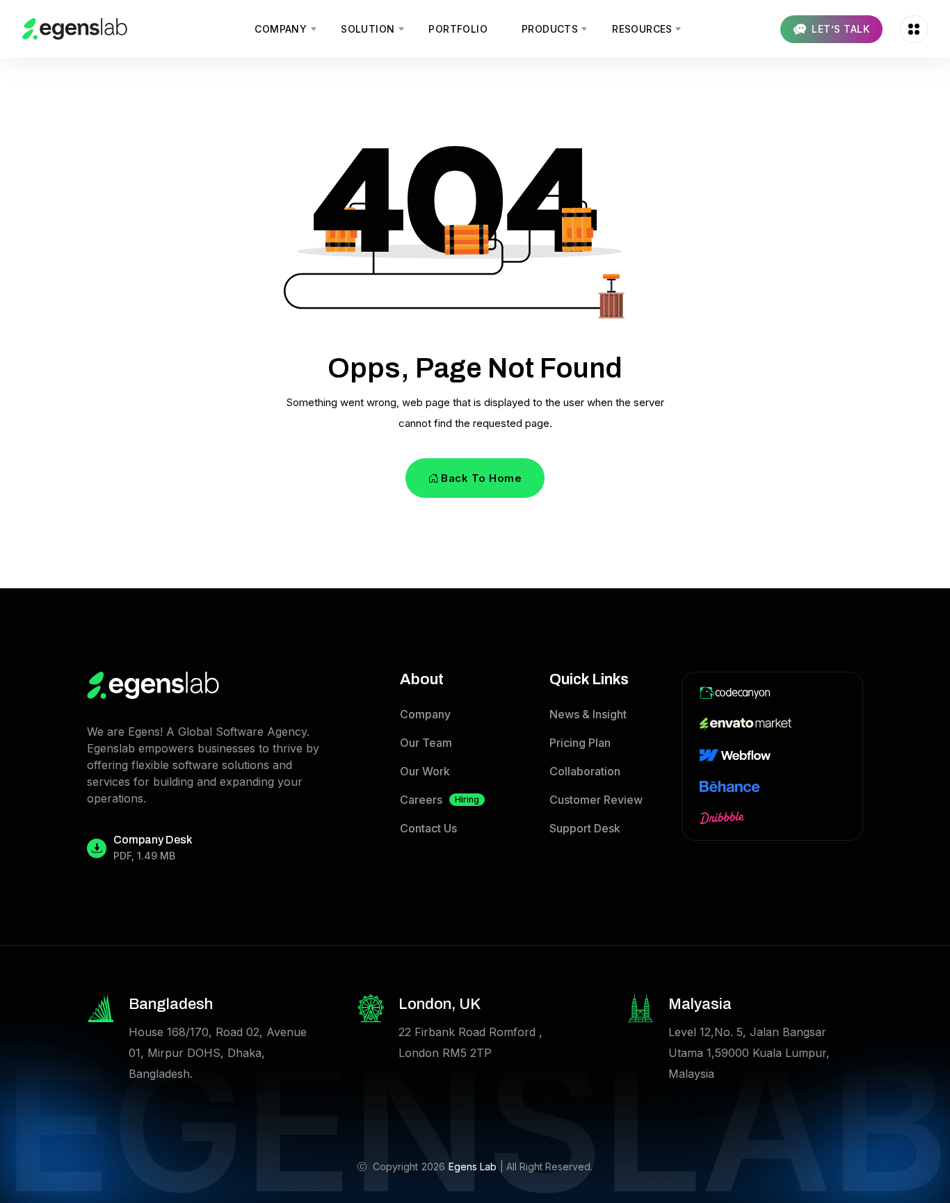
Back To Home (481, 478)
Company (425, 714)
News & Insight (588, 714)
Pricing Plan (580, 742)
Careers (439, 799)
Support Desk (584, 828)
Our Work (425, 771)
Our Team (426, 742)
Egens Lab (473, 1166)
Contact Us (428, 828)
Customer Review (596, 799)
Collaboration (584, 771)
